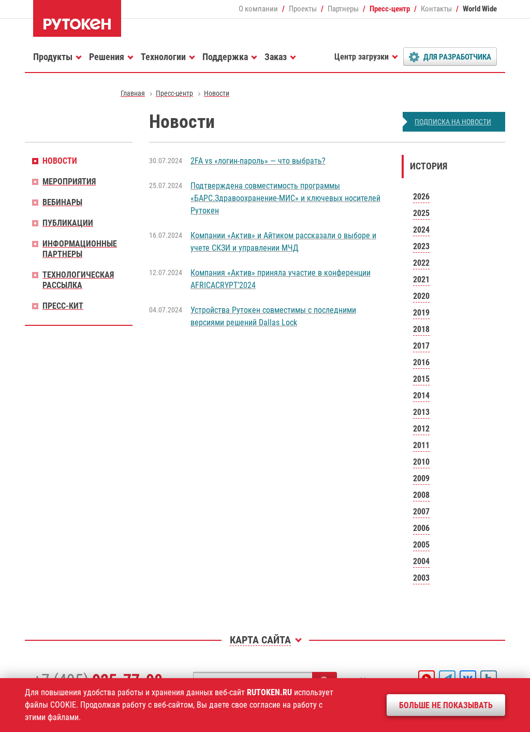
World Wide (480, 8)
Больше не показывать (446, 705)
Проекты (303, 8)
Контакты (436, 8)
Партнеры (343, 8)
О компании (258, 8)
